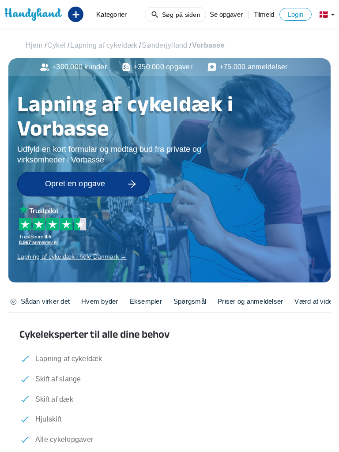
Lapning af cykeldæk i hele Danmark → (72, 256)
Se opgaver (226, 14)
